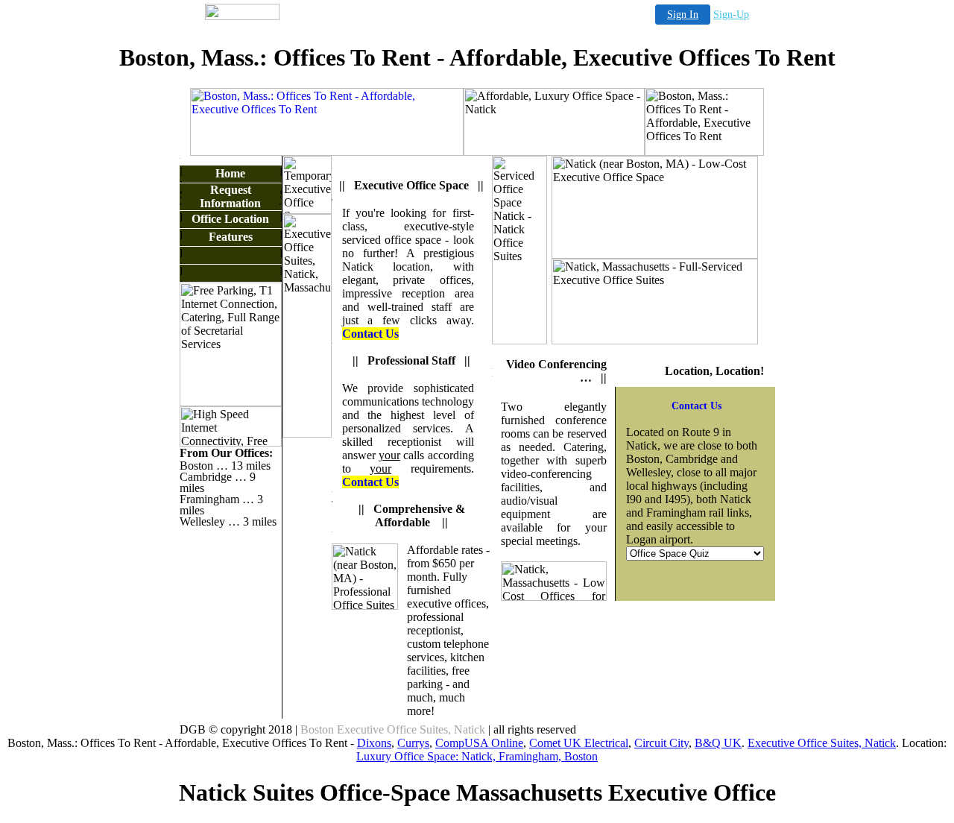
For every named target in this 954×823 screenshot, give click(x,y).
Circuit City (661, 743)
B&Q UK (718, 743)
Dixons (374, 743)
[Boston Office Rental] (327, 151)
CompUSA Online (479, 743)
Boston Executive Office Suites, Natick (392, 729)
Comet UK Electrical (578, 743)
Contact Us (370, 333)
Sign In (682, 14)
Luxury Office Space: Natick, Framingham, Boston (477, 756)
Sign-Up (731, 14)
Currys (413, 743)
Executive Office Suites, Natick (822, 743)
